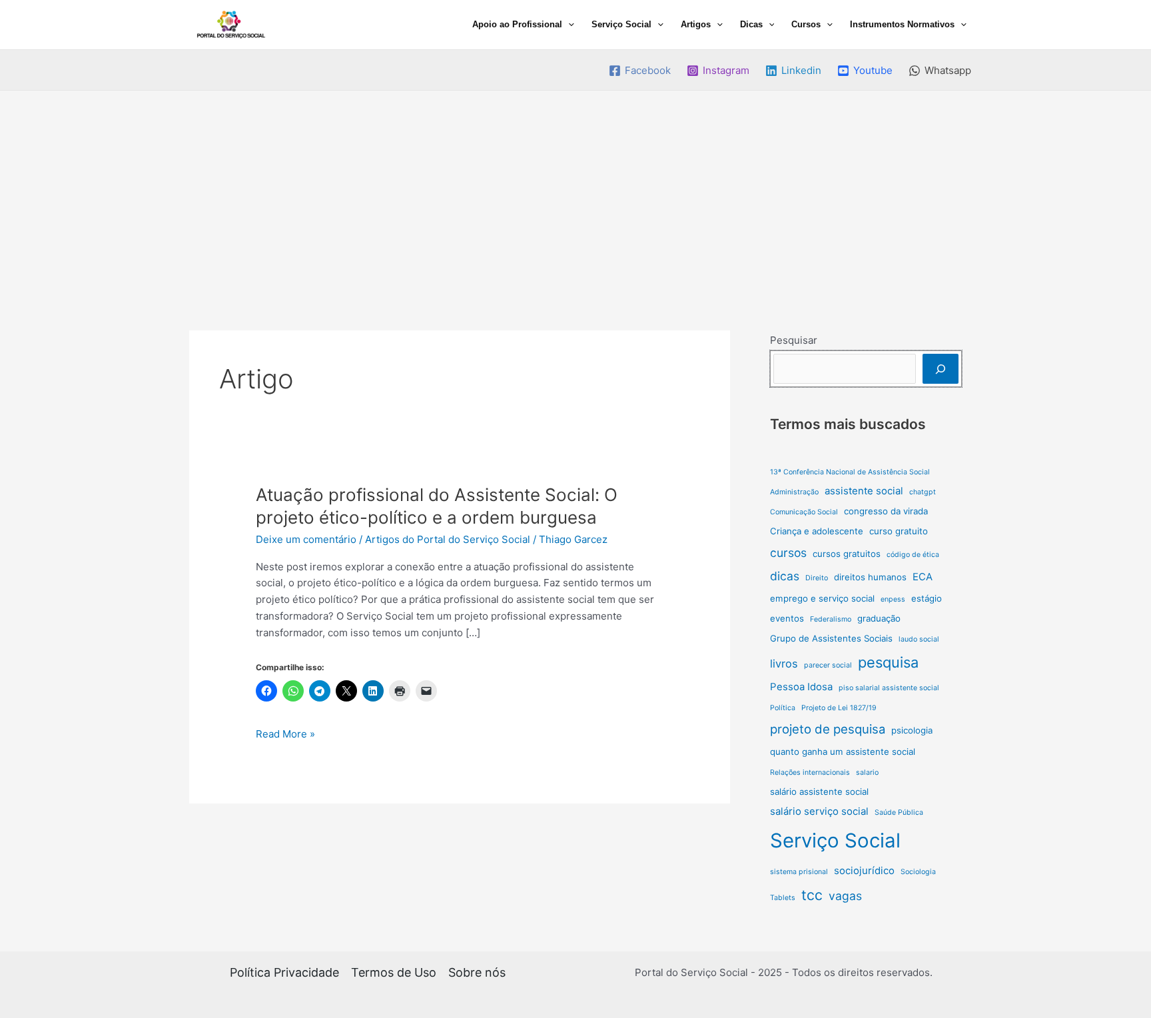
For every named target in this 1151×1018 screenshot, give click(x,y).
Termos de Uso (393, 972)
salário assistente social (819, 791)
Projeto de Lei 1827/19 (839, 708)
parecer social (828, 665)
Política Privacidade (284, 972)
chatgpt (922, 492)
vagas (845, 896)
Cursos (806, 24)
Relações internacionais (810, 772)
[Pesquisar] (941, 369)
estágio (926, 598)
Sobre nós (477, 972)
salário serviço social (819, 811)
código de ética (913, 554)
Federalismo (830, 619)
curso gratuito (898, 531)
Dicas (751, 24)
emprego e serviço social (822, 598)
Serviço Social (621, 24)
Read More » (285, 735)
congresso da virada (886, 511)
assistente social (864, 490)
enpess (893, 599)
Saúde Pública (899, 812)
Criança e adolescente (816, 531)
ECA (923, 576)
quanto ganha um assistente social (842, 751)
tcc (812, 894)
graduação (879, 618)
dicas (784, 576)
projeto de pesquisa (827, 729)
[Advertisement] (575, 190)
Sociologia (918, 871)
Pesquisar (793, 340)
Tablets (782, 897)
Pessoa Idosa (801, 686)
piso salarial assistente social (889, 688)
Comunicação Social (804, 512)
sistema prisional (799, 871)
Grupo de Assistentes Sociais (831, 638)
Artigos (696, 24)
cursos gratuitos (847, 553)
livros (784, 663)
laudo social (919, 639)
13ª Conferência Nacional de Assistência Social (850, 472)
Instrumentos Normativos (902, 24)
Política (782, 708)
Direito (816, 578)
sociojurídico (864, 870)
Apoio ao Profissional (517, 24)
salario (867, 772)
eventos (787, 618)
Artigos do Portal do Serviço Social (447, 539)
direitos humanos (870, 577)
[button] (568, 24)
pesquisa (888, 662)
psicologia (912, 730)
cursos (788, 553)
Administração (794, 492)
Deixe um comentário (306, 539)
